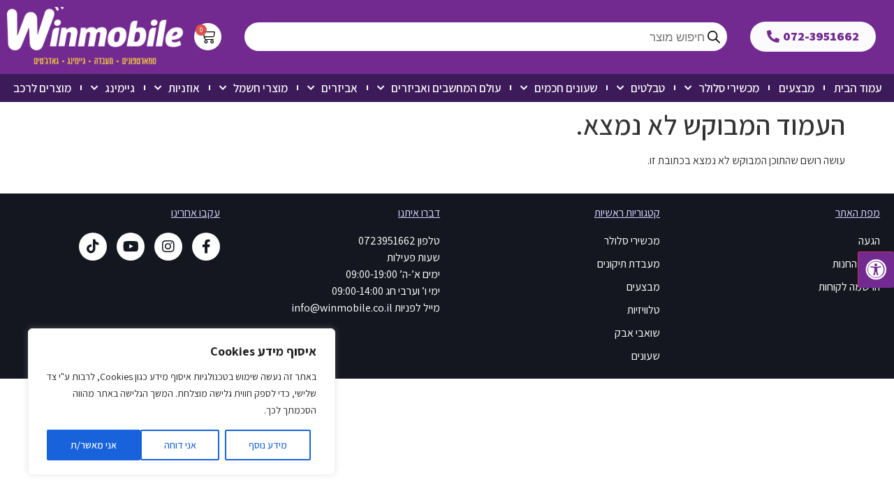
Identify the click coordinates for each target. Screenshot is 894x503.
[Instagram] (168, 247)
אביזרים (339, 88)
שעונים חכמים (565, 88)
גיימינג (120, 88)
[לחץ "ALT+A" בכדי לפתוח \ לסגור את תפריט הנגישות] (876, 270)
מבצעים (796, 88)
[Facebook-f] (206, 247)
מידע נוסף (268, 445)
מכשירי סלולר (728, 88)
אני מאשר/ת (94, 445)
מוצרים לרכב (42, 88)
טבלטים (648, 88)
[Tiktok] (93, 247)
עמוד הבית (857, 88)
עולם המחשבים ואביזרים (446, 88)
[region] (181, 401)
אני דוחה (180, 445)
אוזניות (184, 88)
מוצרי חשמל (260, 88)
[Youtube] (131, 247)
